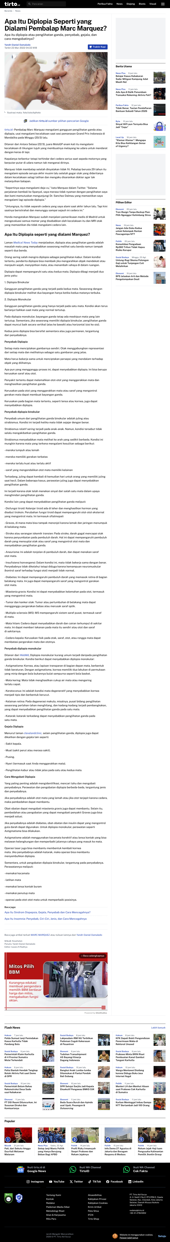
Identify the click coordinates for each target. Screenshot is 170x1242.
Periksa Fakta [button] (105, 4)
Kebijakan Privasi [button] (97, 1199)
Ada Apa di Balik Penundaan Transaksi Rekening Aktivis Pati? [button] (133, 94)
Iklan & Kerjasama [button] (56, 1215)
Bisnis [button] (142, 4)
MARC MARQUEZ (40, 935)
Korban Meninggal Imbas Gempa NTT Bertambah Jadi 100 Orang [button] (133, 1104)
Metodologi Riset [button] (55, 1211)
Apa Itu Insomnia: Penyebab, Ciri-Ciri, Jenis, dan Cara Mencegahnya (45, 918)
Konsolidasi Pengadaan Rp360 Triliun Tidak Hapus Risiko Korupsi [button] (130, 247)
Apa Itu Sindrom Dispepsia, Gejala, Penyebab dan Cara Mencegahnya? (47, 912)
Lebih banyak (158, 1027)
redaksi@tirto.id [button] (137, 1210)
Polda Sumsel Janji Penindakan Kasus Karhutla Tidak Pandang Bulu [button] (21, 1041)
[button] (12, 4)
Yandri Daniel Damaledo (17, 45)
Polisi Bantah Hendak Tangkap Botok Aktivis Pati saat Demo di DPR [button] (21, 1073)
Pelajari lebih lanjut (129, 1237)
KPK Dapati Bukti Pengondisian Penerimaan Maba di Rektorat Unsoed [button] (133, 1041)
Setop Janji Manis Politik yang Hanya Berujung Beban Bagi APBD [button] (51, 1151)
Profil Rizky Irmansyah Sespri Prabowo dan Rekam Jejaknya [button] (83, 1151)
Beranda (8, 11)
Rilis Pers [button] (51, 1219)
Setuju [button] (162, 1236)
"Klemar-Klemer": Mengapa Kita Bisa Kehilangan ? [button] (131, 143)
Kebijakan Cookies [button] (98, 1203)
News (17, 11)
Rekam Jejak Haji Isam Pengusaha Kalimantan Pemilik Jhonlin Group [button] (150, 1151)
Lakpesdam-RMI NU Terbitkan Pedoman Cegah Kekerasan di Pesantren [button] (76, 1041)
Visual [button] (152, 4)
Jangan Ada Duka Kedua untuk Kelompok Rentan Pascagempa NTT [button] (129, 231)
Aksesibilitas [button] (95, 1195)
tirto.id (8, 129)
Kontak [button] (50, 1199)
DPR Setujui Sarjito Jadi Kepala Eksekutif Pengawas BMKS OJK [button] (77, 1088)
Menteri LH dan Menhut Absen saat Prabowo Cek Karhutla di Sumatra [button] (132, 1089)
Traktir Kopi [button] (99, 47)
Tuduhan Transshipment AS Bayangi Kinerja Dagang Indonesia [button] (73, 1057)
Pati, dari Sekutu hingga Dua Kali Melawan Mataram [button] (17, 1151)
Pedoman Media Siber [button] (58, 1207)
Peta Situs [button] (93, 1211)
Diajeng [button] (131, 4)
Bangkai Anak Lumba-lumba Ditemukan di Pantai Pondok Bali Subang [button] (75, 1073)
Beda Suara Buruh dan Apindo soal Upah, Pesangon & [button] (76, 1105)
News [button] (120, 4)
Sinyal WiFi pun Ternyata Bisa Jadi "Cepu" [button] (132, 126)
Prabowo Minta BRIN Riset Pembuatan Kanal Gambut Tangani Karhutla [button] (130, 1057)
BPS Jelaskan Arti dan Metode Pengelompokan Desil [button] (132, 278)
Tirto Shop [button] (93, 1219)
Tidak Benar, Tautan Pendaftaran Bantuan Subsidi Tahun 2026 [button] (133, 110)
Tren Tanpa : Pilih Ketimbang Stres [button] (133, 214)
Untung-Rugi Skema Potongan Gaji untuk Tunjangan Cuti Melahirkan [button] (132, 263)
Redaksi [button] (50, 1203)
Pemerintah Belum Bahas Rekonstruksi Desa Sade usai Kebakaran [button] (18, 1089)
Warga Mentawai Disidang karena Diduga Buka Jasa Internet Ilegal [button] (130, 1073)
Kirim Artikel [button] (95, 1207)
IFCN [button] (90, 1215)
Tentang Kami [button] (53, 1195)
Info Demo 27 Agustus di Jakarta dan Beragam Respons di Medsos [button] (118, 1151)
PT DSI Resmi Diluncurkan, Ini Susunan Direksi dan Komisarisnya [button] (20, 1105)
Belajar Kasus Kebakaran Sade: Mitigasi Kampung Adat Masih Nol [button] (132, 79)
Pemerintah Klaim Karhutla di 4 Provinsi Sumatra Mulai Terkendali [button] (19, 1057)
